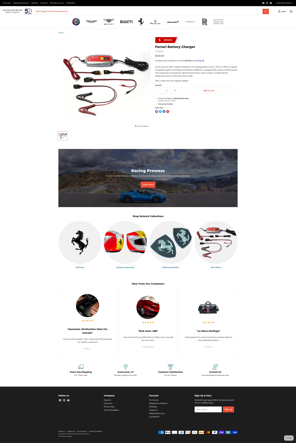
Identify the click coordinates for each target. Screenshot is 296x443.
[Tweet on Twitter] (160, 111)
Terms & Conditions (111, 410)
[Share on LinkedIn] (164, 111)
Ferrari (160, 51)
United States (283, 3)
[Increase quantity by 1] (175, 90)
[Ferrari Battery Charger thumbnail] (62, 135)
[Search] (266, 11)
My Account (7, 3)
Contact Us (44, 3)
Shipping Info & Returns (21, 3)
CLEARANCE (70, 3)
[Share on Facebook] (156, 111)
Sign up (228, 409)
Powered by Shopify (65, 436)
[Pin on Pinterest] (167, 111)
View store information (165, 104)
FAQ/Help (34, 3)
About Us (107, 400)
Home (60, 33)
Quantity (158, 85)
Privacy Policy (109, 407)
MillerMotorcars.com (57, 3)
